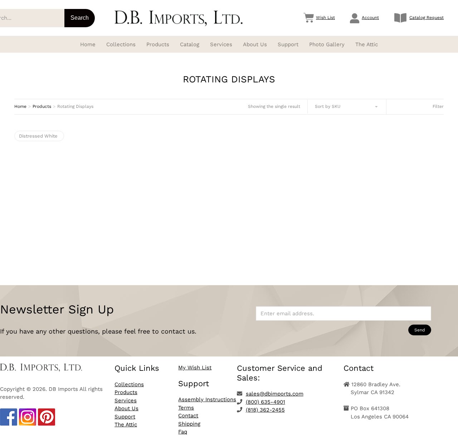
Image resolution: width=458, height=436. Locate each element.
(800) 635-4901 (265, 402)
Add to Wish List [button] (81, 251)
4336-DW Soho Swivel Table (81, 225)
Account (370, 17)
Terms (186, 407)
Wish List (325, 17)
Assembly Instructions (207, 399)
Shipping (189, 424)
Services (125, 400)
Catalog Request (426, 17)
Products (125, 392)
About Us (126, 408)
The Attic (125, 424)
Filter (438, 106)
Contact (188, 415)
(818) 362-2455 (265, 410)
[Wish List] (308, 18)
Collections (129, 384)
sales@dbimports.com (274, 394)
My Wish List (194, 367)
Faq (182, 431)
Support (124, 416)
